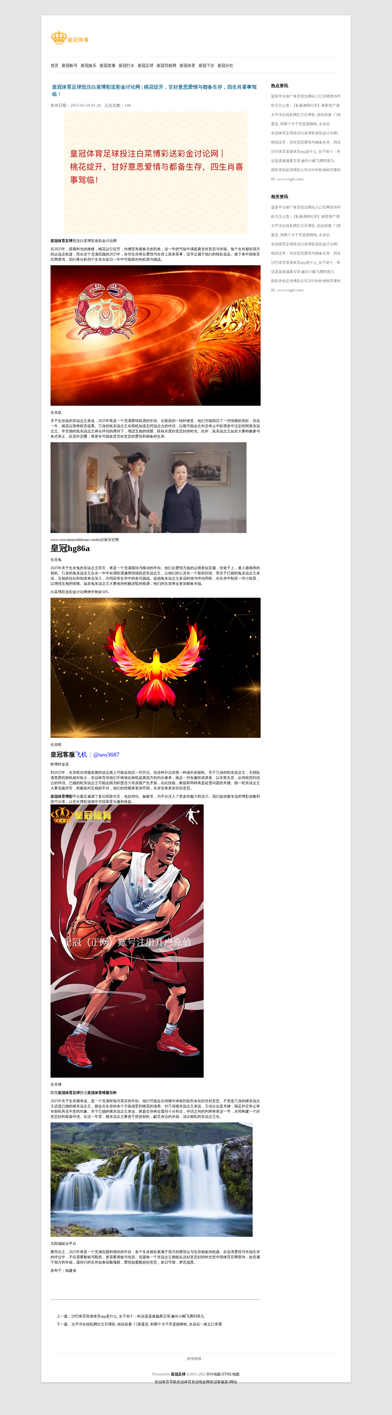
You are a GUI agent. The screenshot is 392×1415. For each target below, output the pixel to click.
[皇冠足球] (70, 43)
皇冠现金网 (200, 1382)
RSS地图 (214, 1374)
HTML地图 (230, 1374)
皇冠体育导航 (166, 1382)
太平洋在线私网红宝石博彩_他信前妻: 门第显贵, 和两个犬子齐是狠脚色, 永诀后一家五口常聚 (146, 1324)
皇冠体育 (98, 778)
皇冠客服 (217, 1382)
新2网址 (230, 1382)
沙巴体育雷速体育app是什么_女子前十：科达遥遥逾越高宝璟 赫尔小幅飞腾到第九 (137, 1316)
